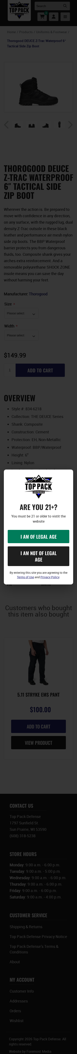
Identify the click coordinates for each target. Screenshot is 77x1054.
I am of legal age (39, 536)
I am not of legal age (39, 556)
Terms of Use (25, 577)
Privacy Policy (49, 577)
